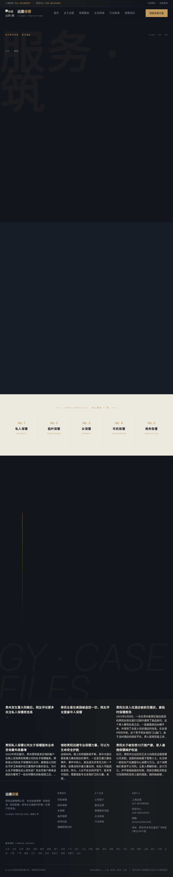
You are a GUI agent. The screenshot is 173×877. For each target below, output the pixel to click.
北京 (14, 849)
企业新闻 (99, 12)
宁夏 (12, 853)
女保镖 (61, 810)
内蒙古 (71, 853)
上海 (7, 849)
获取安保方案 (157, 13)
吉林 (47, 853)
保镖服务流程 (102, 810)
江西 (132, 849)
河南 (40, 853)
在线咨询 (163, 3)
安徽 (91, 849)
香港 (49, 849)
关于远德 (69, 12)
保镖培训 (130, 12)
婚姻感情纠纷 (64, 826)
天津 (21, 849)
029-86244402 (140, 812)
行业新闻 (114, 12)
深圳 (35, 849)
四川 (153, 849)
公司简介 (152, 3)
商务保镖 (62, 805)
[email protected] (141, 821)
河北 (125, 849)
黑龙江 (55, 853)
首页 (56, 12)
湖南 (26, 853)
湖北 (104, 849)
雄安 (42, 849)
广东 (70, 849)
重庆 (28, 849)
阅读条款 (37, 128)
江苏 (84, 849)
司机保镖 (62, 799)
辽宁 (33, 853)
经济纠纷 (62, 821)
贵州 (118, 849)
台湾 (63, 849)
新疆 (63, 853)
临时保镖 (62, 816)
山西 (146, 849)
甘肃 (160, 849)
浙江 (77, 849)
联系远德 (99, 805)
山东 (79, 853)
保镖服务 (84, 12)
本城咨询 (15, 128)
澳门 (56, 849)
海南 (111, 849)
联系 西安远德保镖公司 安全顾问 (68, 686)
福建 (97, 849)
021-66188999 (140, 803)
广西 (19, 853)
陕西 (139, 849)
